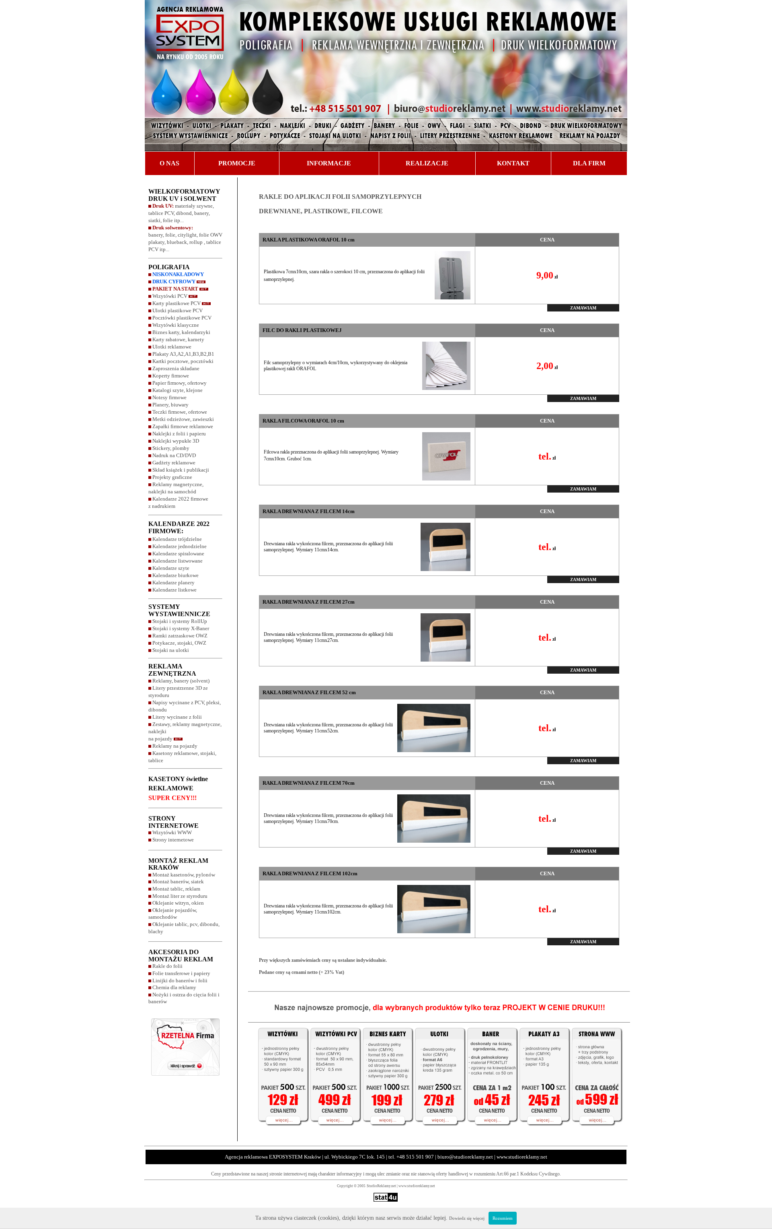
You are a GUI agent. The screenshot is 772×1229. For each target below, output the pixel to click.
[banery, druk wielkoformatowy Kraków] (490, 1131)
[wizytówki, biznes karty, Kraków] (278, 1131)
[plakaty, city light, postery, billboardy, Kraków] (543, 1131)
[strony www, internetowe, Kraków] (599, 1131)
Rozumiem (503, 1218)
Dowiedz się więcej (467, 1218)
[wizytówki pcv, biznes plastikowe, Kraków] (334, 1131)
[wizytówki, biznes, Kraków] (386, 1131)
